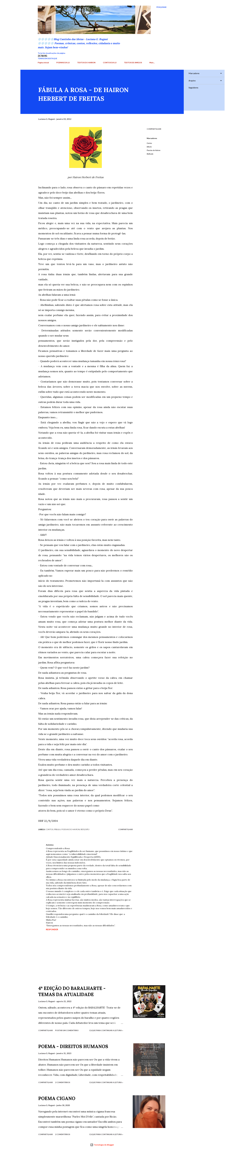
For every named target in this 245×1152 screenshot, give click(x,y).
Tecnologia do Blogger (103, 1145)
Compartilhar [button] (154, 129)
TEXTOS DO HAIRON (86, 62)
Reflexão (150, 154)
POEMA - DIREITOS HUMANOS (73, 1046)
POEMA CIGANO (56, 1098)
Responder (52, 929)
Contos (149, 143)
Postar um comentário (67, 1030)
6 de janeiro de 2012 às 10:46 (68, 845)
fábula (149, 147)
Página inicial (43, 62)
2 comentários (62, 1082)
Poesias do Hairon (153, 150)
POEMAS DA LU (63, 62)
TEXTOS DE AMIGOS (133, 62)
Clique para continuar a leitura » (106, 1030)
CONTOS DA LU (110, 62)
